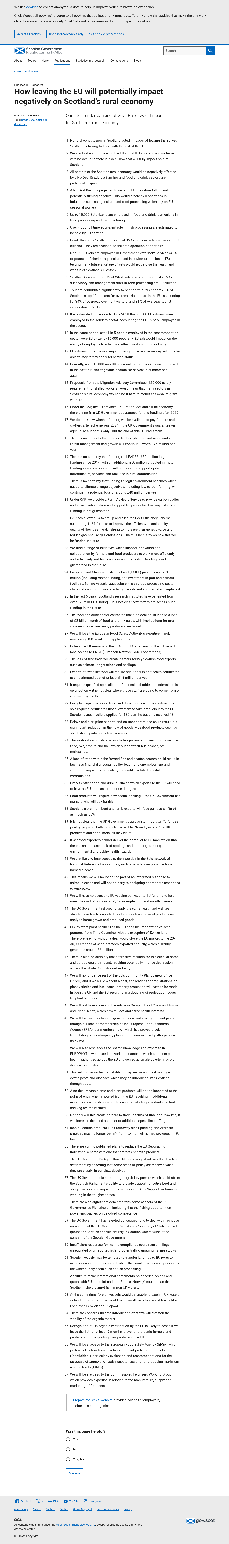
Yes (75, 1439)
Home (17, 71)
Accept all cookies (29, 34)
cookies (32, 7)
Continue (74, 1473)
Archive (37, 1509)
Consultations (119, 60)
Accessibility (21, 1509)
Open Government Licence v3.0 (75, 1524)
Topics (32, 60)
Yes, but (79, 1459)
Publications (62, 60)
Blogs (137, 60)
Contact (50, 1509)
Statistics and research (90, 60)
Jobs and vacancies (108, 1509)
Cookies (64, 1509)
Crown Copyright (82, 1509)
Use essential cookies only (66, 34)
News (45, 60)
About (18, 60)
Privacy (128, 1509)
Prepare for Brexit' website (93, 1400)
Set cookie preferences (106, 34)
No (75, 1449)
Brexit (24, 119)
